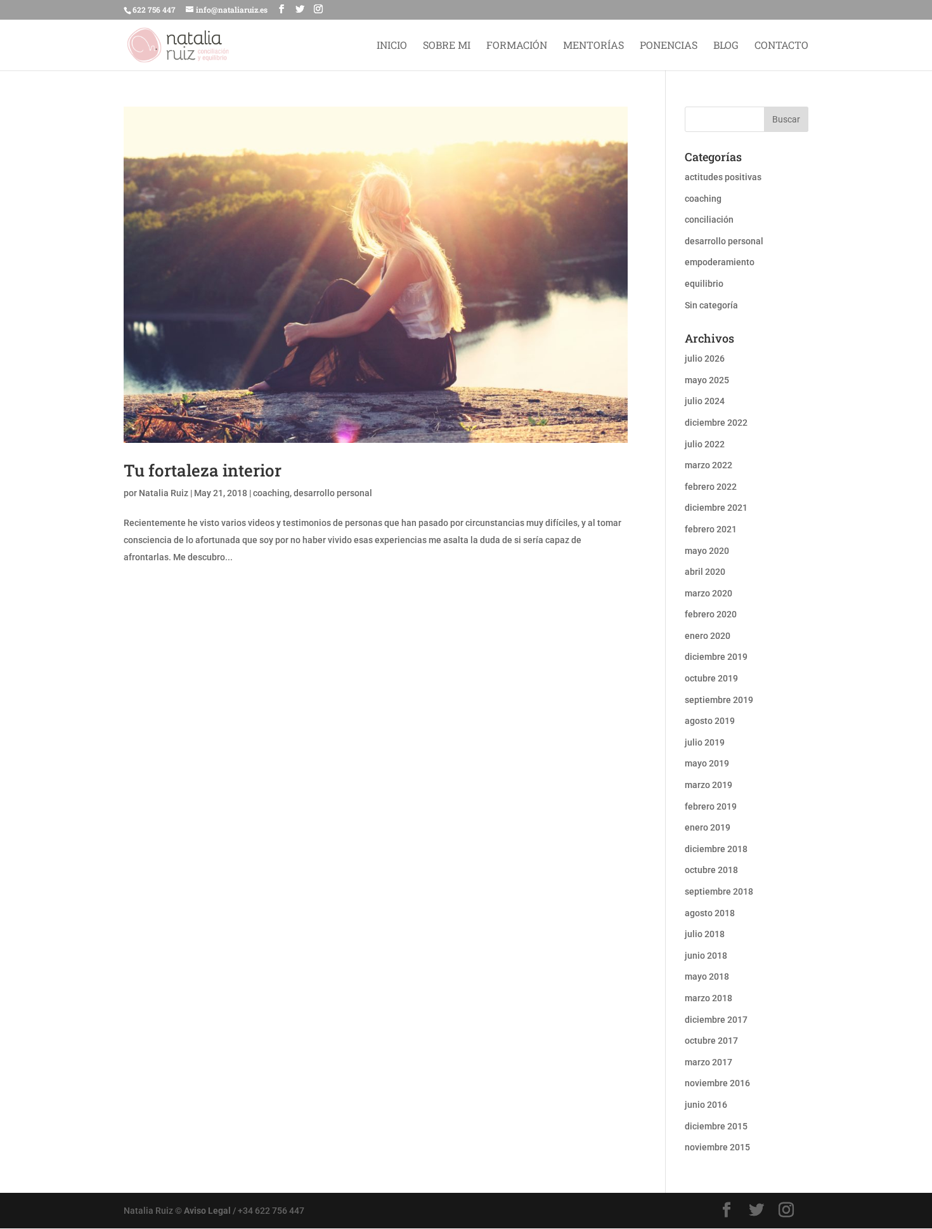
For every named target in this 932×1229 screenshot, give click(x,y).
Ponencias (668, 46)
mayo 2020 (707, 551)
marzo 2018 (708, 998)
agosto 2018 (710, 913)
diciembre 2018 (716, 849)
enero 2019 (707, 827)
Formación (516, 46)
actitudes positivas (723, 177)
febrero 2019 (711, 806)
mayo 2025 (707, 380)
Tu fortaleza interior (203, 470)
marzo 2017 (708, 1062)
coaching (271, 493)
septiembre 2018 (719, 891)
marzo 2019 (708, 785)
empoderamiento (719, 262)
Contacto (781, 46)
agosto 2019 (710, 721)
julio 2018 (705, 934)
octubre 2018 (711, 870)
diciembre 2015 (716, 1126)
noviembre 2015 (717, 1147)
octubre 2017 (711, 1040)
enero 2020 (707, 636)
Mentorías (593, 46)
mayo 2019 (707, 763)
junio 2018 (706, 955)
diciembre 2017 (716, 1020)
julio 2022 (705, 444)
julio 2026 (705, 358)
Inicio (392, 46)
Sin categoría (711, 305)
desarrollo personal (333, 493)
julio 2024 (705, 401)
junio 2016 (706, 1105)
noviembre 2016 (717, 1083)
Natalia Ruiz (163, 493)
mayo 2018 (707, 976)
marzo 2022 (708, 465)
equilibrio (704, 284)
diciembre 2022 (716, 422)
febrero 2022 (711, 487)
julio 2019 (705, 742)
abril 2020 (705, 572)
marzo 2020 (708, 593)
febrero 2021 (711, 529)
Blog (726, 46)
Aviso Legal (207, 1211)
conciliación (709, 219)
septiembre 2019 (719, 700)
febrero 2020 (711, 614)
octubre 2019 (711, 678)
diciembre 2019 (716, 657)
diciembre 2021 (716, 508)
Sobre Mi (446, 46)
